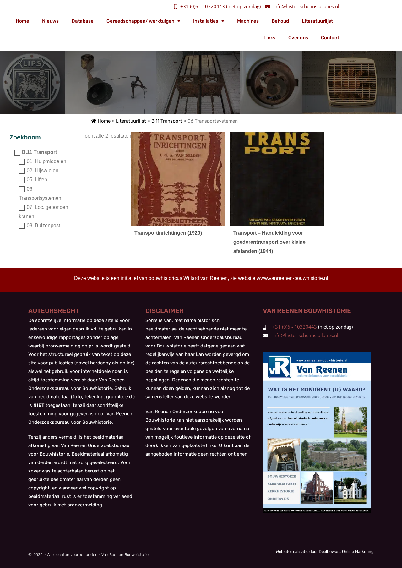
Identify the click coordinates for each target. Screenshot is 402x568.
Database (83, 21)
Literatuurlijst (317, 21)
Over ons (298, 38)
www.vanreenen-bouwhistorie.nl (292, 278)
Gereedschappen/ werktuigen (140, 21)
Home (22, 21)
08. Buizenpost (43, 225)
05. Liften (37, 180)
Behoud (280, 21)
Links (269, 38)
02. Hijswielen (42, 170)
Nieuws (50, 21)
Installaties (205, 21)
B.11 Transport (166, 121)
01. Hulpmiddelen (46, 161)
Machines (248, 21)
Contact (330, 38)
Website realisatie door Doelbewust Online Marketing (325, 551)
